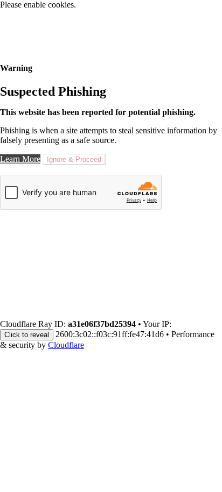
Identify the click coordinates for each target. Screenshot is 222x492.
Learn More (20, 158)
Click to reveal (26, 335)
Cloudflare (66, 345)
